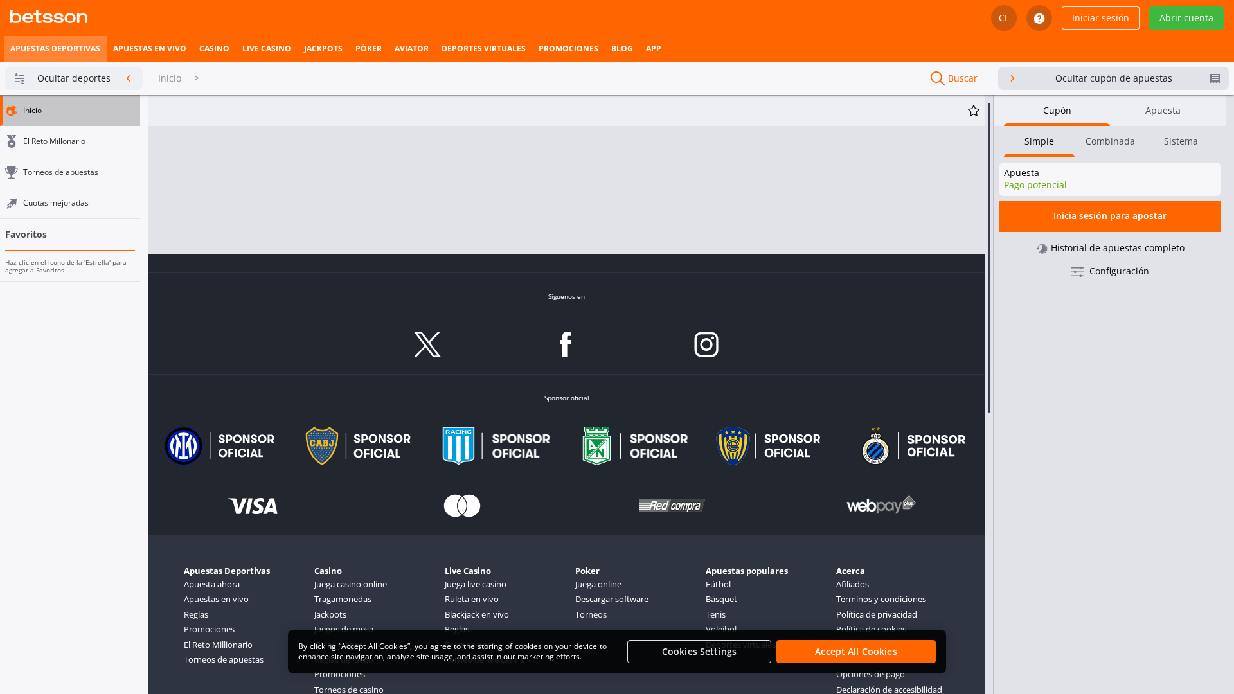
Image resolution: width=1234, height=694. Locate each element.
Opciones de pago (870, 674)
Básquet (721, 599)
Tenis (716, 614)
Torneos (591, 614)
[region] (617, 651)
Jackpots (330, 614)
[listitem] (55, 49)
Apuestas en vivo (216, 599)
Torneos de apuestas (224, 659)
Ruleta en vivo (472, 599)
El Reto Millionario (218, 644)
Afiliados (852, 584)
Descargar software (611, 599)
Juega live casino (475, 584)
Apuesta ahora (212, 584)
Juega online (598, 584)
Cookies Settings (699, 651)
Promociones (209, 629)
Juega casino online (350, 584)
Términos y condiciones (881, 599)
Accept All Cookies (856, 651)
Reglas (196, 614)
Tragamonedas (342, 599)
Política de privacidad (876, 614)
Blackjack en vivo (477, 614)
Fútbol (718, 584)
